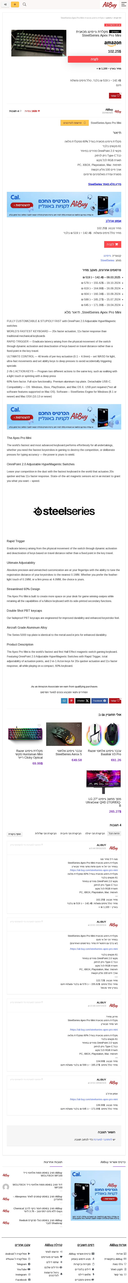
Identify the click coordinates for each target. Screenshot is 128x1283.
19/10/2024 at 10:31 (97, 925)
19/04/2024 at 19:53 (97, 1083)
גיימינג (109, 18)
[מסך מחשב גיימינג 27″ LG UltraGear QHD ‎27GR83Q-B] (103, 772)
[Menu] (124, 4)
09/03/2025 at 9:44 (97, 848)
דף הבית (117, 18)
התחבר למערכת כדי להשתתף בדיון (25, 845)
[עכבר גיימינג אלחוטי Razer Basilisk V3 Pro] (103, 724)
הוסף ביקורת (14, 834)
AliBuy (109, 109)
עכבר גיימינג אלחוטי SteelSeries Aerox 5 (69, 752)
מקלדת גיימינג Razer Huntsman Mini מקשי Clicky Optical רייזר (29, 754)
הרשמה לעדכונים (72, 122)
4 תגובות (14, 111)
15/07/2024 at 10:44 (97, 1006)
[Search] (24, 4)
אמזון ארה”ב (113, 221)
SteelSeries (107, 260)
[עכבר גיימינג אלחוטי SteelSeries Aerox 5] (64, 724)
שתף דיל (15, 4)
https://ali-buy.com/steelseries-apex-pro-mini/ (94, 870)
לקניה (94, 59)
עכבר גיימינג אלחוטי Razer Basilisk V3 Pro (104, 752)
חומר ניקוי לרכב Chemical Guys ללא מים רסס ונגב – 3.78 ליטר (38, 1210)
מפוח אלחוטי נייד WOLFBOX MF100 (42, 1174)
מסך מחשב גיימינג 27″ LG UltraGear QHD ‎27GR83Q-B (103, 802)
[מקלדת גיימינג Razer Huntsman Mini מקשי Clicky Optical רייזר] (24, 724)
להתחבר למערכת (103, 1139)
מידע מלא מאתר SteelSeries (104, 184)
